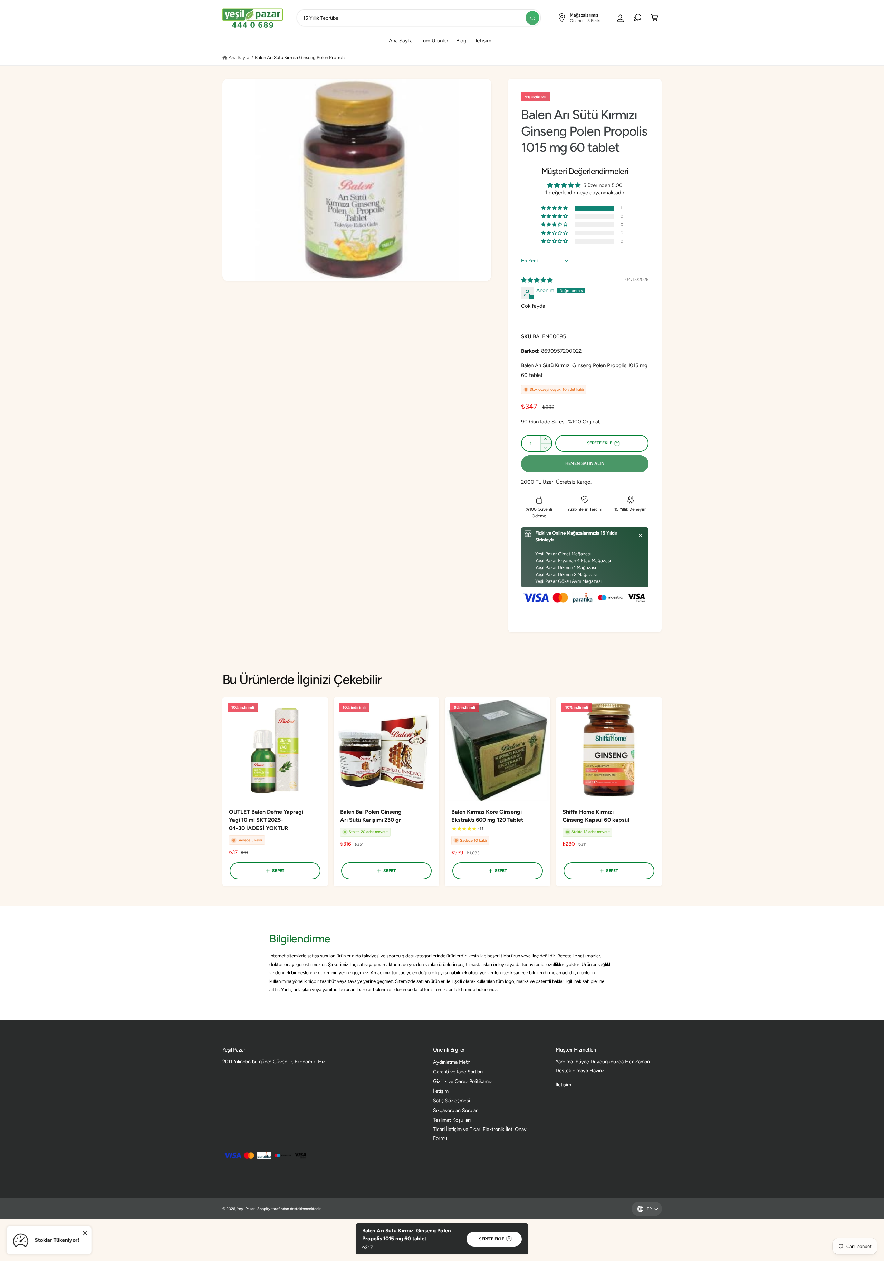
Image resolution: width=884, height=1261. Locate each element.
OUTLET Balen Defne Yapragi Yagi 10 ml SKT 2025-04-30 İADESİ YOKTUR (266, 820)
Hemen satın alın (585, 463)
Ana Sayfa (239, 57)
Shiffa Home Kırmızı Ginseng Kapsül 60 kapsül (596, 816)
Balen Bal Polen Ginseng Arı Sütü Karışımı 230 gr (371, 816)
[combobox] (419, 17)
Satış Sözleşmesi (451, 1100)
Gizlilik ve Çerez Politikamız (462, 1081)
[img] (536, 280)
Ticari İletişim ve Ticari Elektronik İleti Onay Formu (480, 1133)
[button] (555, 208)
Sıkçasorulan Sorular (455, 1110)
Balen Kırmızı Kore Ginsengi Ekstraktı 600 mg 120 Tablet (487, 816)
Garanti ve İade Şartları (458, 1071)
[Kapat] (640, 535)
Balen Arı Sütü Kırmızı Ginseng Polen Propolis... (302, 57)
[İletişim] (637, 17)
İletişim (441, 1091)
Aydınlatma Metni (452, 1062)
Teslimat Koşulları (452, 1120)
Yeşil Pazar (246, 1208)
